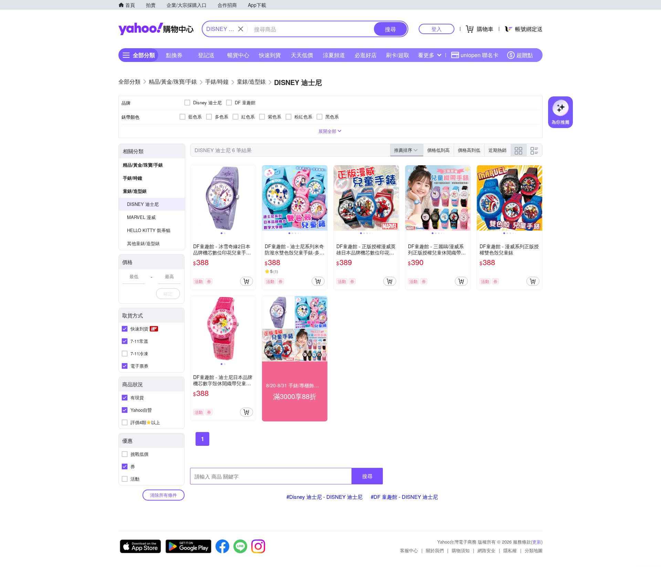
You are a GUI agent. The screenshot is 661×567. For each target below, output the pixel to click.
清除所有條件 (163, 495)
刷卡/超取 (397, 55)
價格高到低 (469, 150)
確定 (168, 293)
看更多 (426, 55)
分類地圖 (534, 550)
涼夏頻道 (334, 55)
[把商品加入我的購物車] (246, 281)
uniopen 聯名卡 (480, 55)
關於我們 (435, 550)
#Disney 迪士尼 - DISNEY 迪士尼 (324, 496)
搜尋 (367, 476)
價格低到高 (438, 150)
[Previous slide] (194, 198)
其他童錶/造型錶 (143, 243)
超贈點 (524, 55)
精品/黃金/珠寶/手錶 (143, 164)
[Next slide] (251, 198)
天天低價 (302, 55)
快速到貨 (270, 55)
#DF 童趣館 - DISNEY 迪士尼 (404, 496)
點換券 (174, 55)
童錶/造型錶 (135, 191)
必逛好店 (366, 55)
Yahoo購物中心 (155, 29)
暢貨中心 (238, 55)
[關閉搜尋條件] (241, 29)
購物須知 (461, 550)
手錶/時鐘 (132, 178)
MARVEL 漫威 (141, 217)
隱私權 (510, 550)
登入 (436, 28)
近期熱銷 (497, 150)
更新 (536, 541)
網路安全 (486, 550)
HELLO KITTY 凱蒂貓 (148, 230)
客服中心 (409, 550)
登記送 (206, 55)
